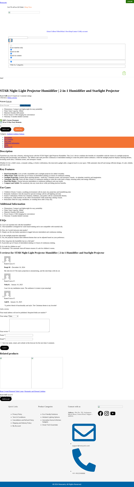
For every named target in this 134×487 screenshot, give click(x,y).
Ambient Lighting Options (15, 134)
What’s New (65, 31)
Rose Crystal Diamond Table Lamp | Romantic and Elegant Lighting (22, 391)
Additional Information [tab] (11, 143)
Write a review (12, 98)
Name (2, 335)
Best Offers (57, 31)
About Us (49, 31)
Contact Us (76, 31)
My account (84, 31)
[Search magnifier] (10, 40)
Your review (4, 331)
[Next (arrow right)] (130, 243)
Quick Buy (19, 129)
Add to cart (5, 129)
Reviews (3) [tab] (8, 147)
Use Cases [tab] (7, 141)
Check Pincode (25, 105)
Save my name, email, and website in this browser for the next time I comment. (29, 343)
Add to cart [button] (6, 399)
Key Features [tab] (8, 139)
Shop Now (28, 7)
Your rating (4, 316)
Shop (70, 31)
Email (2, 339)
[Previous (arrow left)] (3, 243)
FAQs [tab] (6, 145)
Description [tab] (8, 137)
